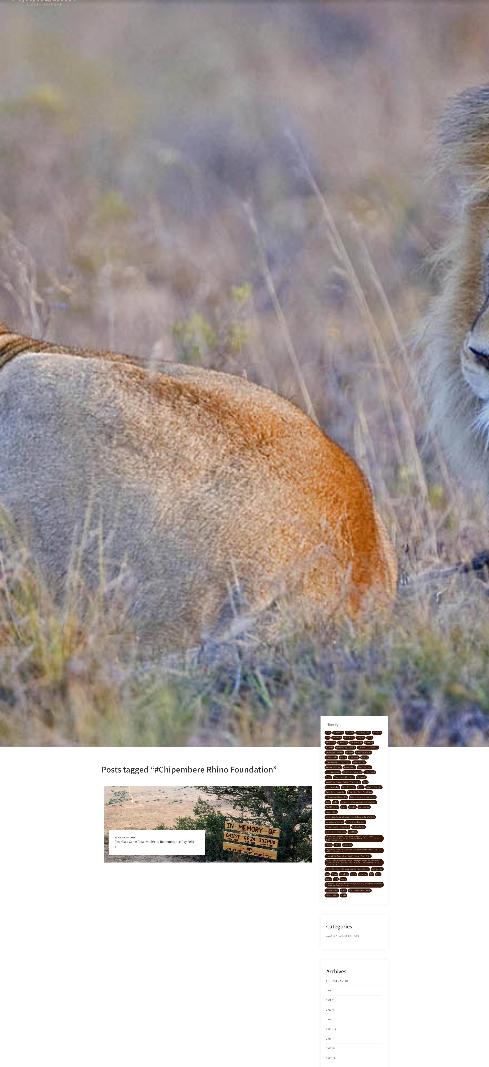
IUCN (336, 879)
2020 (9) (330, 1009)
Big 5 (371, 874)
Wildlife (343, 757)
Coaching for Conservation (368, 747)
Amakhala (353, 832)
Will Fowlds (336, 737)
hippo (365, 782)
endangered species (333, 772)
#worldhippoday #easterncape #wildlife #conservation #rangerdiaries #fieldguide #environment (351, 850)
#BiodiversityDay (332, 890)
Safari (328, 732)
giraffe (343, 895)
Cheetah (364, 757)
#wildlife (352, 807)
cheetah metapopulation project (338, 762)
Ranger (361, 787)
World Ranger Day (332, 787)
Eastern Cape (349, 737)
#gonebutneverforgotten (334, 822)
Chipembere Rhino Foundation (360, 792)
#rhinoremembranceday (355, 822)
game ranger (354, 757)
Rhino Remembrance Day (335, 792)
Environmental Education (344, 777)
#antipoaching (364, 807)
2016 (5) (330, 1048)
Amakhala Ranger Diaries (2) (342, 936)
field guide (360, 737)
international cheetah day (336, 832)
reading (329, 845)
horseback (344, 874)
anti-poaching (377, 869)
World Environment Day (352, 772)
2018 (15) (331, 1029)
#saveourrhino (331, 812)
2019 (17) (330, 1019)
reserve (353, 874)
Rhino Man (377, 732)
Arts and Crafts (331, 757)
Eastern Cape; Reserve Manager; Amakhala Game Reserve (347, 869)
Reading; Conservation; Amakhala (363, 797)
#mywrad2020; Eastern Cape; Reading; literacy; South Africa (348, 856)
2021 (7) (330, 1000)
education (329, 747)
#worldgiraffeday (332, 895)
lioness (328, 879)
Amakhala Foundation (334, 752)
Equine (334, 874)
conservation (330, 742)
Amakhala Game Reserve (345, 747)
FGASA (369, 737)
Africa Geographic (363, 732)
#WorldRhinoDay (332, 807)
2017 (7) (330, 1038)
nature (343, 879)
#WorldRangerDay (348, 787)
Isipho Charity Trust (363, 752)
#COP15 (343, 890)
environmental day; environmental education (358, 802)
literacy (337, 845)
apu (327, 874)
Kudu (328, 802)
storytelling (347, 845)
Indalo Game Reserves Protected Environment (343, 782)
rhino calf (369, 742)
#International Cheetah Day (336, 797)
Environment (369, 772)
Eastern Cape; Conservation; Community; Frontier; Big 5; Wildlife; (350, 817)
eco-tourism (342, 742)
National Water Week (333, 767)
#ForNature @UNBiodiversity (360, 890)
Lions (378, 874)
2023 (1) (330, 990)
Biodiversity (361, 777)
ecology (335, 802)
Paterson (349, 752)
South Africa (338, 732)
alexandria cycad (364, 767)
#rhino (343, 807)
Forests (328, 777)
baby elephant (349, 767)
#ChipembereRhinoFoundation (337, 827)
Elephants (350, 732)
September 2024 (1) (337, 981)
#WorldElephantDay (373, 787)
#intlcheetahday (358, 827)
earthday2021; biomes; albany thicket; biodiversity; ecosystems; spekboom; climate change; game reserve (354, 885)
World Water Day (359, 762)
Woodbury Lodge (356, 742)
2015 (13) (331, 1058)
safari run (363, 874)
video (328, 737)
